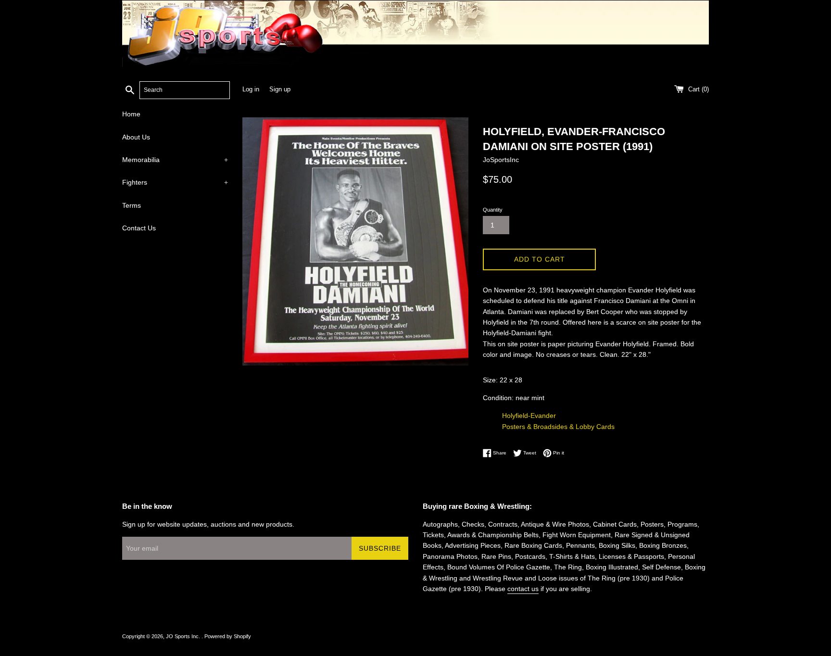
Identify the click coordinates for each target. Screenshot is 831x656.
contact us (523, 589)
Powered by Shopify (227, 636)
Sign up (279, 89)
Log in (250, 89)
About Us (136, 137)
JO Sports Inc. (183, 636)
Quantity (493, 210)
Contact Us (139, 228)
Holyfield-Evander (529, 415)
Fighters (175, 182)
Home (131, 114)
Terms (131, 205)
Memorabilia (175, 160)
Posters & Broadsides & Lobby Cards (558, 426)
